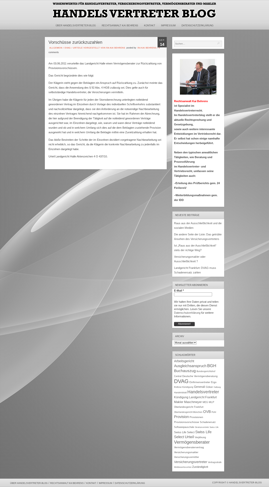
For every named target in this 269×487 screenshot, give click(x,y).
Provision (181, 417)
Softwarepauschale (184, 427)
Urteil (189, 437)
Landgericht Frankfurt (203, 397)
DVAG (68, 48)
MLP (211, 402)
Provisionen (196, 417)
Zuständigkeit (200, 466)
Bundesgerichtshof (206, 371)
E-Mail (179, 290)
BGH (211, 365)
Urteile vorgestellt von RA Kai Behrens (99, 48)
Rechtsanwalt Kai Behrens (120, 25)
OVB (207, 412)
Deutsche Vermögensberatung (200, 376)
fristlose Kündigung (183, 387)
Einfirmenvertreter (199, 382)
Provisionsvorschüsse (186, 422)
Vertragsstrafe (215, 462)
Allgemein (55, 48)
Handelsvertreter (203, 391)
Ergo (213, 382)
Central (178, 376)
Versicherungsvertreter (190, 462)
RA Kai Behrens (147, 48)
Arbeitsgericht (184, 361)
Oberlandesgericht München (188, 412)
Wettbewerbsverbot (182, 467)
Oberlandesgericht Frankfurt (188, 407)
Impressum (168, 25)
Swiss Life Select (184, 432)
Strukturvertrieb (202, 427)
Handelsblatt (180, 392)
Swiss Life (214, 427)
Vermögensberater (192, 442)
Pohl (214, 412)
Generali (199, 386)
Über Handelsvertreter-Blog (76, 25)
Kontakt (149, 25)
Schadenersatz (208, 422)
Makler (178, 402)
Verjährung (200, 437)
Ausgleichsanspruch (190, 366)
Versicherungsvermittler (186, 457)
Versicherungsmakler (186, 452)
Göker (209, 387)
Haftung (217, 387)
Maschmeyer (193, 402)
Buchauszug (185, 371)
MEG (205, 402)
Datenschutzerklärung (198, 25)
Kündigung (181, 397)
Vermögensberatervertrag (189, 447)
